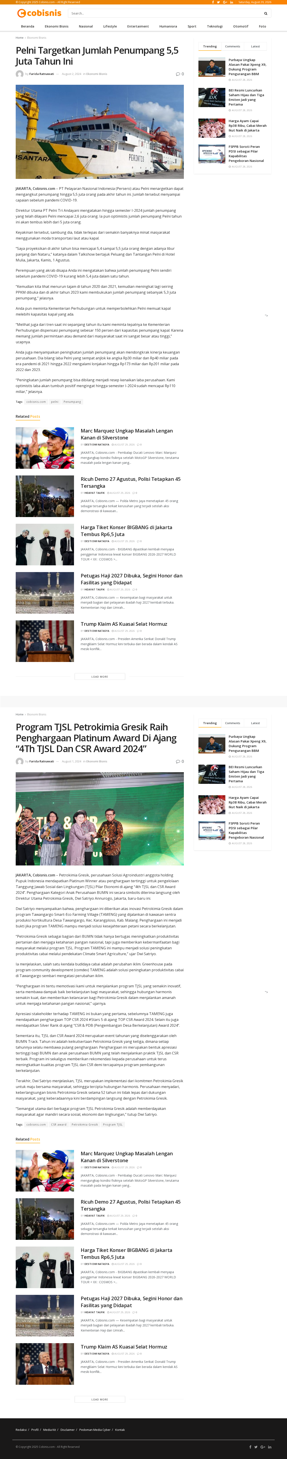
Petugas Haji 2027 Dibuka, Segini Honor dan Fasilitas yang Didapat (132, 579)
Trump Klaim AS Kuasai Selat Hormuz (124, 623)
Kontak (120, 1430)
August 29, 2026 (124, 444)
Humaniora (168, 26)
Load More (99, 676)
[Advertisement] (231, 250)
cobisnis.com (36, 402)
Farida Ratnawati (41, 74)
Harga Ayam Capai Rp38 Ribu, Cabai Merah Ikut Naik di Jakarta (248, 125)
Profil (35, 1430)
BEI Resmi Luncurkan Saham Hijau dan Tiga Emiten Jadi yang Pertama (246, 97)
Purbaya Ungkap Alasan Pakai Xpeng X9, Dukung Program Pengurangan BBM (247, 66)
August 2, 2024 (71, 74)
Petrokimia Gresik (85, 1124)
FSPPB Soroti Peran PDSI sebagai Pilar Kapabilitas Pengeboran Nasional (246, 153)
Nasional (86, 26)
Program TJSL (113, 1124)
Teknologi (215, 26)
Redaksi (21, 1430)
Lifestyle (110, 26)
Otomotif (240, 26)
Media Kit (49, 1430)
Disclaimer (68, 1430)
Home (20, 38)
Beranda (27, 26)
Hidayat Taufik (95, 492)
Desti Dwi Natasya (97, 444)
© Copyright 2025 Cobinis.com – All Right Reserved (48, 2)
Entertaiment (138, 26)
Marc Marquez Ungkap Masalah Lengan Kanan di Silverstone (127, 434)
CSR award (59, 1124)
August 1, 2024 (71, 761)
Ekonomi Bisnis (56, 26)
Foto (262, 26)
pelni (55, 402)
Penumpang (72, 402)
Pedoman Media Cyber (95, 1430)
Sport (192, 26)
